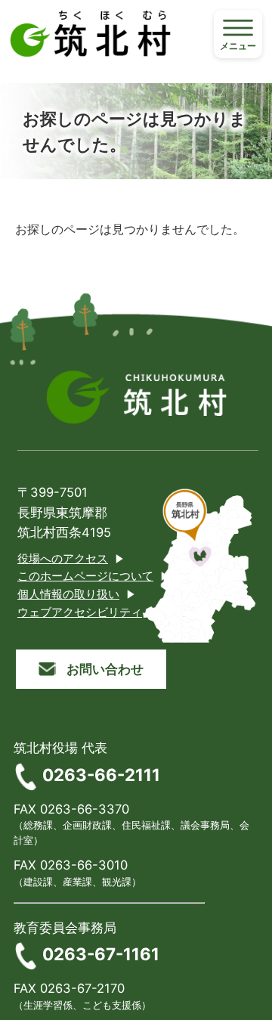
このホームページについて (85, 576)
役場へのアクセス (62, 559)
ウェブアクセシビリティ (79, 612)
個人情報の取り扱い (68, 594)
